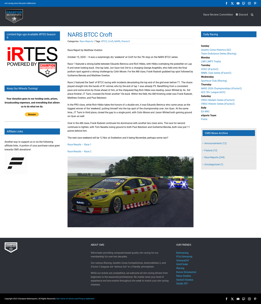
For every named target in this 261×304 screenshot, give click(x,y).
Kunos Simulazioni (186, 272)
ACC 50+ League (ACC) (213, 92)
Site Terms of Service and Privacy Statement (75, 299)
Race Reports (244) (214, 157)
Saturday (206, 96)
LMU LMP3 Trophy (211, 61)
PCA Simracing (184, 256)
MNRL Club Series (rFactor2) (216, 72)
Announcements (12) (215, 143)
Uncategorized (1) (213, 164)
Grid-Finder (182, 264)
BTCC (104, 41)
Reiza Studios (183, 275)
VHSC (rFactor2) (209, 69)
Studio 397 (182, 283)
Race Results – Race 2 (79, 151)
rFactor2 (125, 41)
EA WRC (205, 111)
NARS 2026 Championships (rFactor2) (221, 88)
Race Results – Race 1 (79, 144)
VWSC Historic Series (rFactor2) (218, 103)
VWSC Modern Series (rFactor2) (218, 100)
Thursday (206, 84)
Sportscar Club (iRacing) (214, 80)
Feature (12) (210, 150)
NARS (117, 41)
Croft (110, 41)
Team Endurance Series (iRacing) (218, 53)
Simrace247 (182, 260)
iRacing (180, 268)
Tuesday (205, 65)
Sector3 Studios (184, 279)
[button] (252, 14)
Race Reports (86, 41)
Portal (204, 119)
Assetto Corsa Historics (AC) (216, 49)
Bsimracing (182, 252)
